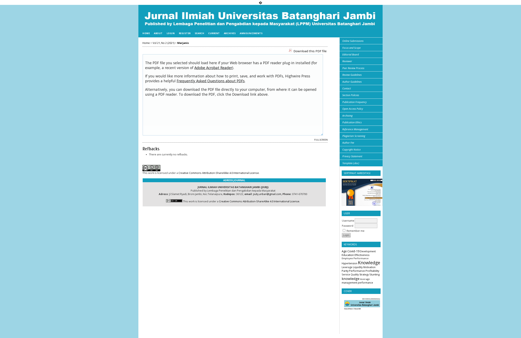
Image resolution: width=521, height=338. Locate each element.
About (158, 33)
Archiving (347, 115)
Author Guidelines (352, 81)
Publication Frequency (354, 102)
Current (214, 33)
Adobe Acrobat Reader (213, 67)
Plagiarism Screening (353, 136)
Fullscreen (321, 139)
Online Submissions (352, 41)
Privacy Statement (352, 156)
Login (171, 33)
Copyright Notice (351, 149)
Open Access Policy (352, 108)
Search (199, 33)
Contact (346, 88)
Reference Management (355, 129)
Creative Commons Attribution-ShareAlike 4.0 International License (218, 173)
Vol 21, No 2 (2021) (163, 43)
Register (185, 33)
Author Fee (348, 142)
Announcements (251, 33)
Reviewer (347, 61)
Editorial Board (350, 54)
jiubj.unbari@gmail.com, (267, 194)
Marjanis (183, 43)
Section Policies (350, 95)
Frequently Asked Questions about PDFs (211, 80)
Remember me (355, 231)
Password (347, 226)
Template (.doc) (350, 163)
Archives (230, 33)
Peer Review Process (353, 68)
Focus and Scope (351, 48)
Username (348, 220)
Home (146, 33)
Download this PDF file (310, 51)
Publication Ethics (352, 122)
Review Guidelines (352, 75)
